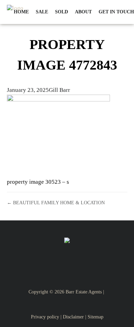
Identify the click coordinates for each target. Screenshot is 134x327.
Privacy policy (45, 316)
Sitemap (95, 316)
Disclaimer (73, 316)
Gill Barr (59, 90)
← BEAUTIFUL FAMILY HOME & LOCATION (56, 202)
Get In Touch (116, 11)
